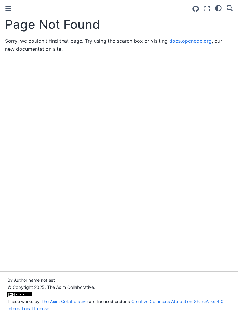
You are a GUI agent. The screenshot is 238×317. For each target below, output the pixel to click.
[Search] (230, 7)
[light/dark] (218, 7)
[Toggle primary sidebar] (8, 8)
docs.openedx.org (190, 41)
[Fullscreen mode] (207, 8)
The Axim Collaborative (64, 301)
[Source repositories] (195, 9)
